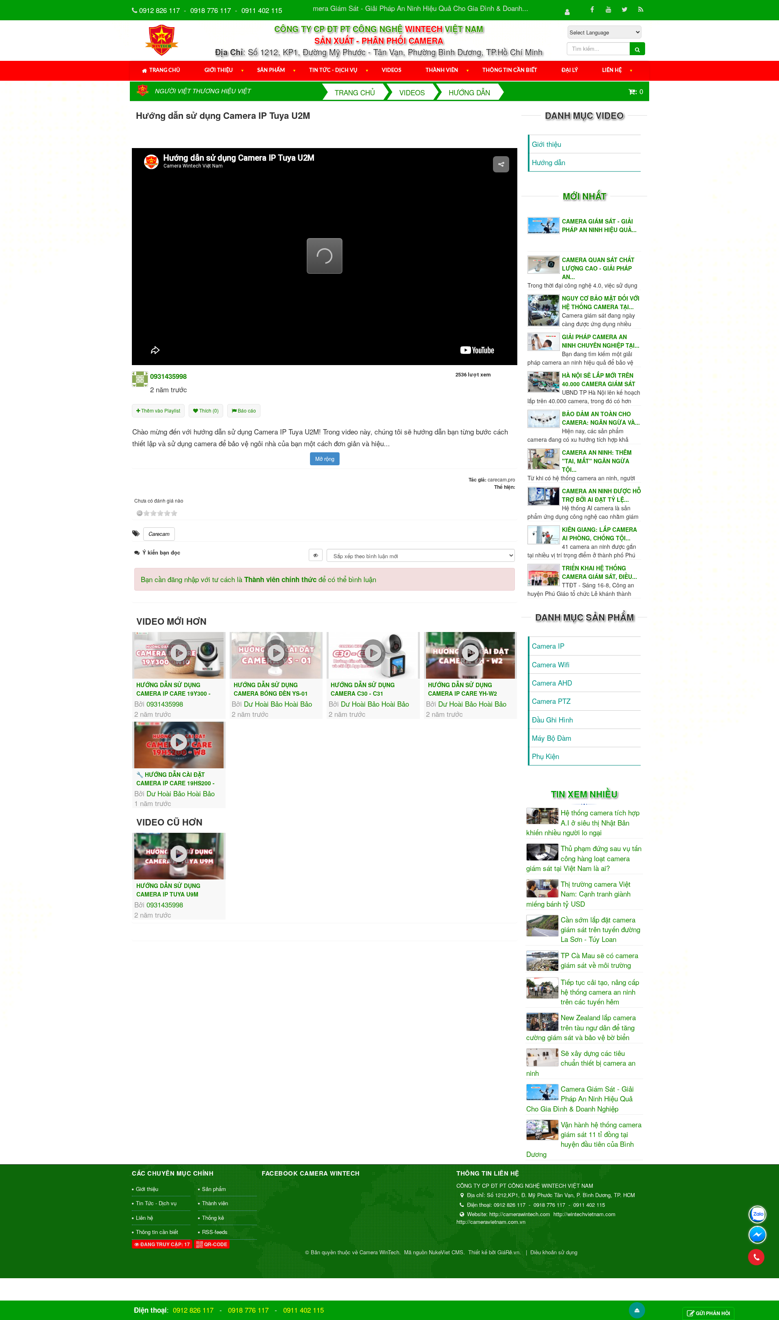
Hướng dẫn (548, 162)
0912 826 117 (159, 10)
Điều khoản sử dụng (553, 1252)
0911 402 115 (261, 10)
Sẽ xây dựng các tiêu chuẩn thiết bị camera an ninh (580, 1063)
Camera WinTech (379, 1252)
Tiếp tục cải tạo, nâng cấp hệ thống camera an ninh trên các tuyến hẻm (600, 992)
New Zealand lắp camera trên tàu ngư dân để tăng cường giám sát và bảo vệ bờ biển (581, 1027)
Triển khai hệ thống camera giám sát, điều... (599, 572)
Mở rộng (324, 458)
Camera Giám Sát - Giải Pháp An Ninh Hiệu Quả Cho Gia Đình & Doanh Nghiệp (580, 1099)
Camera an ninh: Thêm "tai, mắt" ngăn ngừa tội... (597, 460)
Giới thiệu (218, 70)
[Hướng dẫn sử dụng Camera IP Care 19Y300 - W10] (179, 655)
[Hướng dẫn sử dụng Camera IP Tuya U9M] (179, 856)
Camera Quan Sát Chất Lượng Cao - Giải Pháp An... (598, 268)
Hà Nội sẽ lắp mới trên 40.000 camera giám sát (598, 379)
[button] (325, 256)
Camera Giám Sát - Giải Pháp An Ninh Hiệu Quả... (599, 225)
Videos (391, 70)
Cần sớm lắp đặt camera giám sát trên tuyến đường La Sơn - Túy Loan (600, 929)
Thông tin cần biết (509, 70)
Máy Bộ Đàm (551, 738)
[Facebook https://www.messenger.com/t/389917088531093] (757, 1235)
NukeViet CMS (446, 1252)
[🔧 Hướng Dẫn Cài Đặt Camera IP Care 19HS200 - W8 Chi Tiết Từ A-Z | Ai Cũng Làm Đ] (179, 745)
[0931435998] (140, 378)
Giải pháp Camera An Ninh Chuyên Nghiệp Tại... (600, 341)
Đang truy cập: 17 (164, 1244)
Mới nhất (584, 195)
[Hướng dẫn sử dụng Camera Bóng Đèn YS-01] (276, 655)
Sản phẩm (271, 70)
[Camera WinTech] (162, 39)
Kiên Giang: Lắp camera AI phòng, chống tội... (599, 533)
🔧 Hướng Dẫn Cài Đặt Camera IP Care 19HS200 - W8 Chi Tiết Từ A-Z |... (175, 782)
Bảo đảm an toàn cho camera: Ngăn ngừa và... (601, 418)
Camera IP (548, 646)
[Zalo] (757, 1214)
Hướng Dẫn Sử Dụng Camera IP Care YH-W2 (462, 689)
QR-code (215, 1244)
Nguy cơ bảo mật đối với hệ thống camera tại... (600, 302)
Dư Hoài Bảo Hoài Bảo (278, 704)
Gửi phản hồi (713, 1313)
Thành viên (442, 70)
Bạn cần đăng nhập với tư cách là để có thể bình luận (258, 579)
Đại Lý (570, 70)
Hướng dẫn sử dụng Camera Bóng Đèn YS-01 (271, 689)
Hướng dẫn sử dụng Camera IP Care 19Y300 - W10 (173, 693)
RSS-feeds (215, 1232)
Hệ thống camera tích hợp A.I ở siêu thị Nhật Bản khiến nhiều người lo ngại (582, 822)
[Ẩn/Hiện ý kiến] (316, 555)
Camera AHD (552, 682)
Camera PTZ (551, 701)
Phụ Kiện (545, 756)
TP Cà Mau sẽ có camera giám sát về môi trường (599, 960)
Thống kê (213, 1217)
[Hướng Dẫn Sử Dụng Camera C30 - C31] (373, 655)
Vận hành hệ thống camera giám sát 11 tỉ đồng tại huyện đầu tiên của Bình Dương (583, 1139)
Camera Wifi (551, 664)
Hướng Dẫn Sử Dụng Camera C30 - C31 (363, 689)
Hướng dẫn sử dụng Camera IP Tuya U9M (168, 889)
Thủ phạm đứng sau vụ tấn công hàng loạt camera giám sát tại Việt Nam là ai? (583, 858)
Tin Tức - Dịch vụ (333, 70)
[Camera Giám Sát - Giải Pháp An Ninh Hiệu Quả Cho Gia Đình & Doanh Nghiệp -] (544, 224)
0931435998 (164, 704)
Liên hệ (612, 70)
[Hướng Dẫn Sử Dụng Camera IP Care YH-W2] (470, 655)
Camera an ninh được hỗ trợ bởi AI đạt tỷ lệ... (601, 495)
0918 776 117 (210, 10)
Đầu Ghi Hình (552, 719)
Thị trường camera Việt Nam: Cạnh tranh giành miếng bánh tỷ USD (578, 894)
